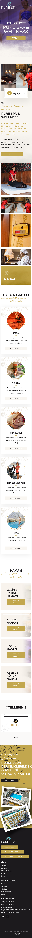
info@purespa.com (7, 907)
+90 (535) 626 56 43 (7, 904)
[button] (13, 38)
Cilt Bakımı (16, 433)
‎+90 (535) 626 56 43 (19, 94)
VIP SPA (16, 383)
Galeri (3, 873)
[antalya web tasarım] (16, 933)
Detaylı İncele (15, 348)
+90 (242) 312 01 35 (7, 902)
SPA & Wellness (6, 871)
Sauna (16, 333)
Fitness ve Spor (16, 483)
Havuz (16, 533)
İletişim (3, 876)
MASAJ (9, 279)
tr (30, 5)
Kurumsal (4, 868)
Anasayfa (4, 865)
